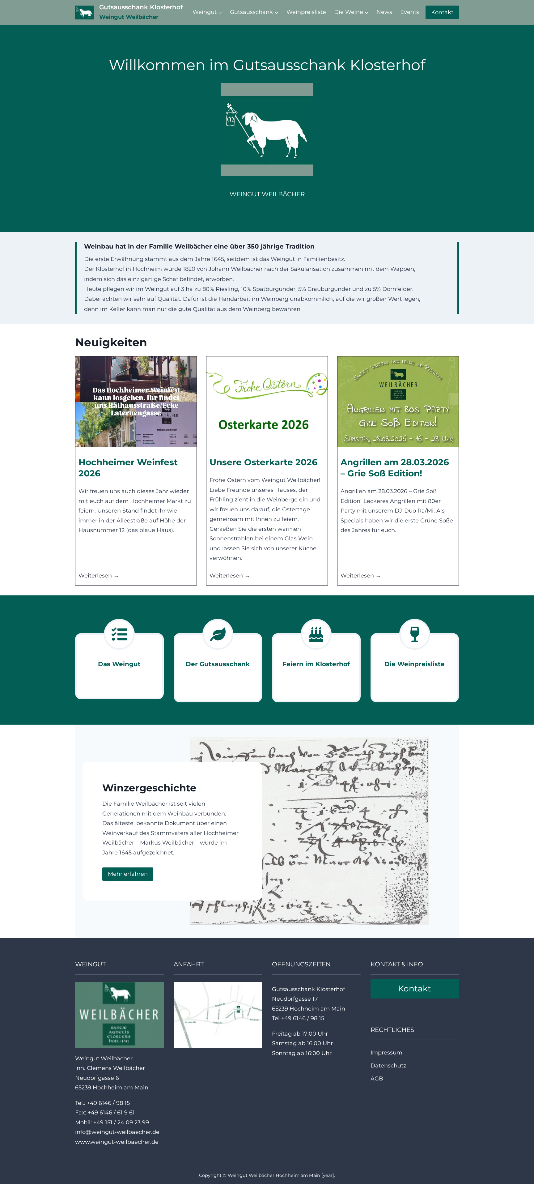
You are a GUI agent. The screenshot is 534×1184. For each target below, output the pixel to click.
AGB (377, 1078)
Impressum (386, 1052)
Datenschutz (388, 1065)
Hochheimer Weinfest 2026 (128, 468)
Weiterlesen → (98, 576)
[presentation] (136, 401)
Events (409, 12)
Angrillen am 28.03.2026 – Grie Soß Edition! (395, 468)
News (384, 12)
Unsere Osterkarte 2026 (263, 462)
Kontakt (442, 12)
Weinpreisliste (306, 12)
